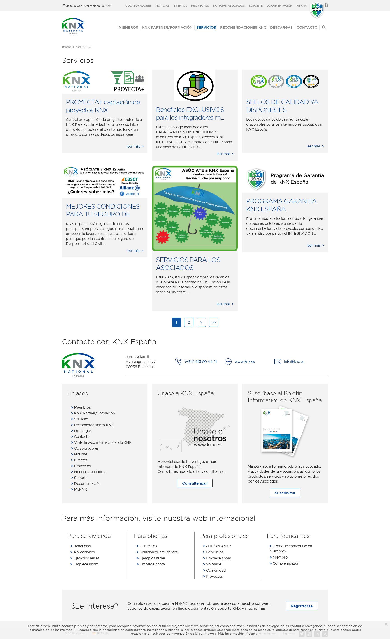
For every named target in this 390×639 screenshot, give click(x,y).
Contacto (307, 27)
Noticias (162, 5)
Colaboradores (138, 5)
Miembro (278, 557)
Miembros (128, 27)
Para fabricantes (288, 535)
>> (213, 322)
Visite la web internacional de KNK (88, 5)
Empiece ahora (84, 564)
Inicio (66, 47)
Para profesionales (224, 535)
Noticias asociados (229, 5)
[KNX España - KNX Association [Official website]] (73, 26)
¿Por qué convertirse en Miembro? (290, 548)
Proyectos (200, 5)
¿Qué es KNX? (217, 546)
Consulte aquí (195, 483)
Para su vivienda (89, 535)
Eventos (180, 5)
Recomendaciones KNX (243, 27)
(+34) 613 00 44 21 (201, 361)
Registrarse (302, 606)
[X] (386, 624)
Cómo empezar (283, 563)
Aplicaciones (82, 552)
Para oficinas (150, 535)
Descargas (281, 27)
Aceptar (252, 633)
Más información (231, 633)
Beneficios (80, 546)
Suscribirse (285, 493)
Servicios (206, 27)
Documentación (279, 5)
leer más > (134, 146)
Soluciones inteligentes (157, 552)
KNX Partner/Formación (167, 27)
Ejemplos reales (84, 558)
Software (212, 564)
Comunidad (214, 570)
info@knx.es (294, 361)
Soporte (256, 5)
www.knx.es (244, 361)
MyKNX (301, 5)
